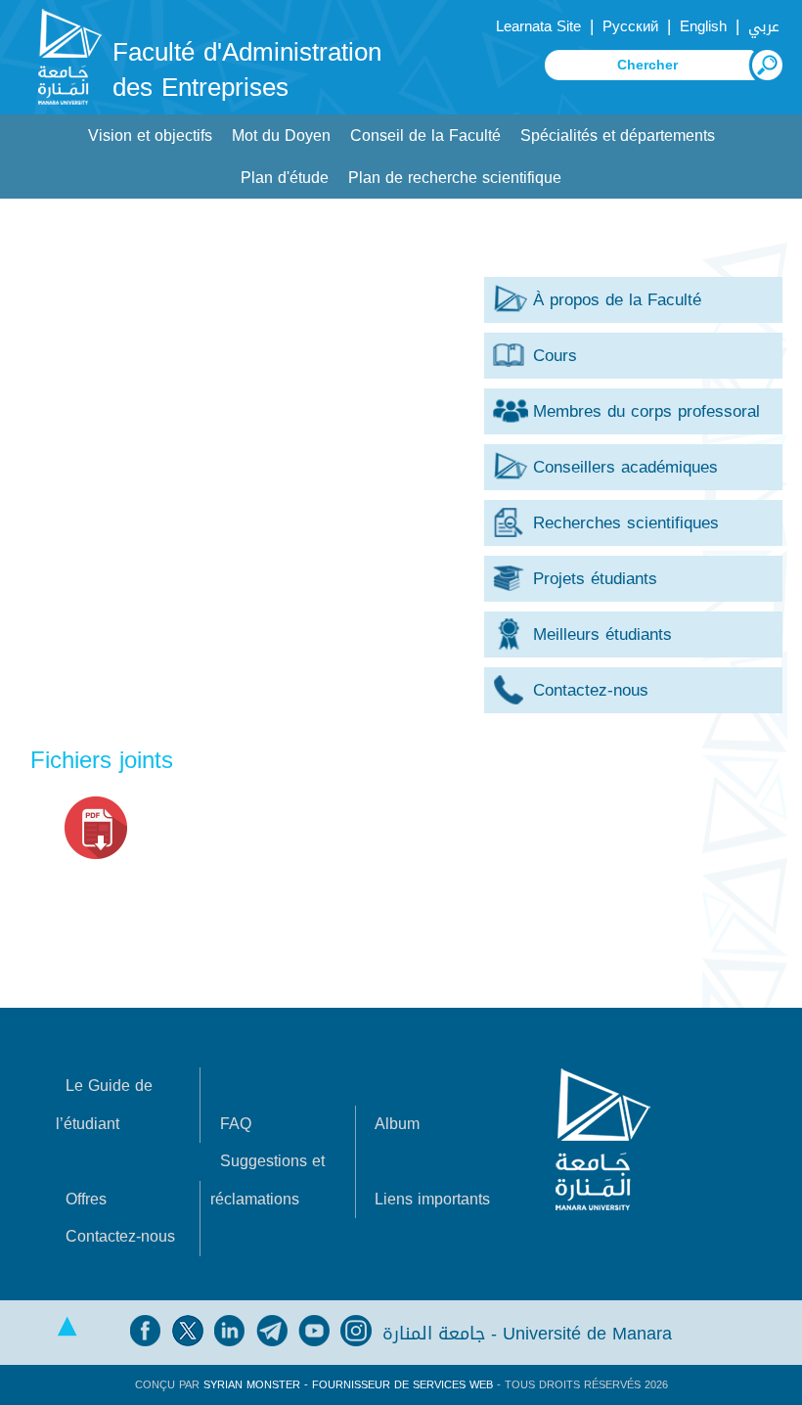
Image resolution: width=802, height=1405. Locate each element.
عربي (764, 26)
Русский (630, 26)
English (703, 26)
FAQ (235, 1124)
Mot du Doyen (281, 135)
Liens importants (432, 1199)
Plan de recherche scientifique (454, 177)
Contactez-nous (120, 1236)
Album (397, 1124)
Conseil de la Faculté (425, 135)
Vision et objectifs (150, 135)
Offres (86, 1199)
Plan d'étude (285, 177)
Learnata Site (538, 26)
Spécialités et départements (617, 135)
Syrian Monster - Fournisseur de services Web (348, 1385)
